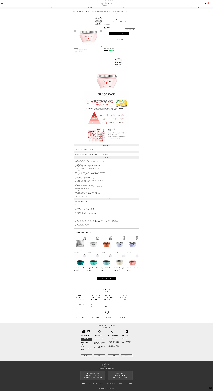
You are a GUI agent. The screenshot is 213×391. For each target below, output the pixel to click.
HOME (74, 9)
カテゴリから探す (89, 7)
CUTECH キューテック (109, 297)
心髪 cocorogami (53, 7)
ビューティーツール (123, 295)
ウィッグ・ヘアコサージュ (95, 297)
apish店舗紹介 (129, 383)
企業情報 (120, 383)
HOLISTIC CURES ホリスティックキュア (98, 299)
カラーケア (78, 319)
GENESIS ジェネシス (89, 9)
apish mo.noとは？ (17, 7)
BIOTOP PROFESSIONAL (109, 304)
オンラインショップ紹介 (195, 7)
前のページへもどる (106, 278)
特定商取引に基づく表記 (111, 383)
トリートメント (88, 11)
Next (101, 31)
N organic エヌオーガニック (125, 299)
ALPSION (77, 306)
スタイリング (107, 295)
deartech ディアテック (80, 304)
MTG (91, 306)
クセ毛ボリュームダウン (80, 317)
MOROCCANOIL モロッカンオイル (126, 297)
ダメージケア (122, 317)
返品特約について (119, 39)
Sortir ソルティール (108, 299)
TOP (210, 388)
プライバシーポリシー (93, 383)
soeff (106, 306)
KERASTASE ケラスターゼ (80, 9)
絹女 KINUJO (93, 304)
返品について (102, 383)
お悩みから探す (124, 7)
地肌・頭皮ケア (108, 317)
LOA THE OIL (122, 304)
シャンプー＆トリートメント (81, 11)
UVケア (92, 319)
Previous (75, 31)
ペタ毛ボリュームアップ (95, 317)
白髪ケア (106, 319)
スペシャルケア (78, 297)
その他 (121, 306)
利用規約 (83, 383)
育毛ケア (121, 319)
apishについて (159, 7)
